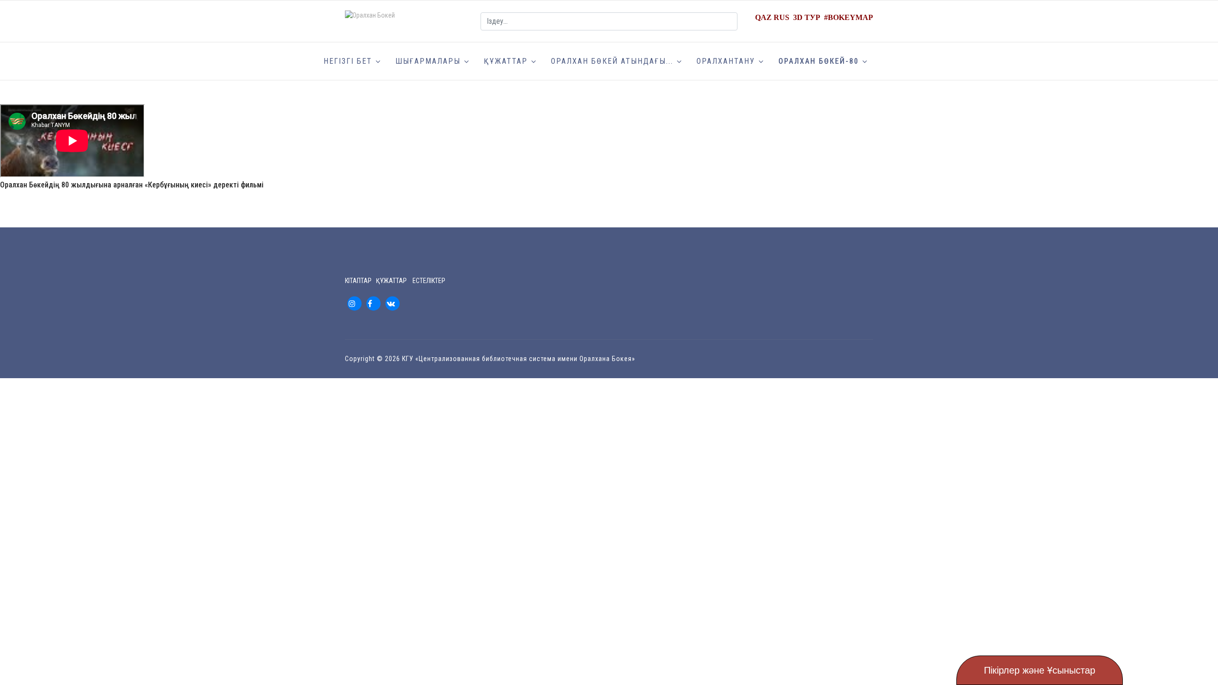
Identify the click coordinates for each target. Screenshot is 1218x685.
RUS (781, 17)
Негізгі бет (348, 61)
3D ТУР (806, 17)
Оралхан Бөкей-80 (818, 61)
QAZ (763, 17)
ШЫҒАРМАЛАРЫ (428, 61)
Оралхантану (726, 61)
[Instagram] (354, 303)
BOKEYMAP (850, 17)
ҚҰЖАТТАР (506, 61)
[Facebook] (373, 303)
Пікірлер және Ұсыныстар (1039, 670)
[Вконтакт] (392, 303)
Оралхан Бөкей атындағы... (612, 61)
